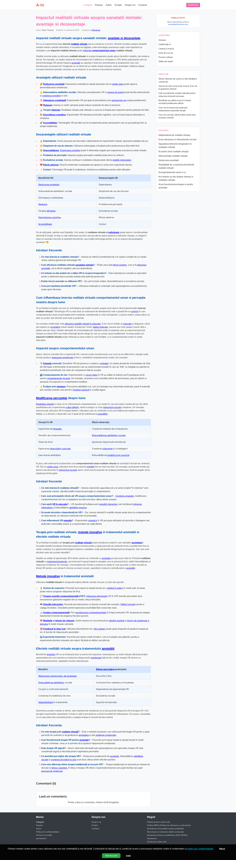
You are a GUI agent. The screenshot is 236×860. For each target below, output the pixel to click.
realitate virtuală (83, 543)
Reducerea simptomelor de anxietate (57, 675)
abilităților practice (78, 507)
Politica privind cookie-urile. (159, 822)
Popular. (99, 5)
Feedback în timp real (54, 629)
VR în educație (59, 504)
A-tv (40, 5)
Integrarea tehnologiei (96, 596)
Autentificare (193, 5)
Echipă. (118, 5)
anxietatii (75, 63)
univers (134, 311)
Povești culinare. (165, 57)
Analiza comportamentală (56, 612)
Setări (128, 856)
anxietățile (103, 414)
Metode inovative (48, 576)
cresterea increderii (51, 96)
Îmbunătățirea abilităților (51, 682)
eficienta (55, 110)
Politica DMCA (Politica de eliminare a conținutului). (169, 825)
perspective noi (119, 100)
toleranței (108, 448)
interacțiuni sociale (112, 407)
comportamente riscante (58, 378)
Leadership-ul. (164, 44)
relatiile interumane (122, 160)
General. (162, 40)
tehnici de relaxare (64, 620)
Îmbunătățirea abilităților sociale (109, 435)
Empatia (47, 363)
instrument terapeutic (57, 561)
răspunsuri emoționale (62, 357)
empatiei (104, 363)
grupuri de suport (115, 92)
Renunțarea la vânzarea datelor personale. (165, 832)
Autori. (109, 5)
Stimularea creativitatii (54, 100)
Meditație (47, 620)
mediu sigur (117, 84)
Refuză (222, 849)
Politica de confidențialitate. (48, 832)
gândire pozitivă (116, 620)
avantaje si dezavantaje (124, 38)
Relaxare (47, 105)
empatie (57, 428)
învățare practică (81, 390)
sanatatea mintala (84, 265)
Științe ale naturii (165, 61)
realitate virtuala (79, 44)
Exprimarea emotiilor (70, 150)
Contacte (142, 5)
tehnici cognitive (59, 768)
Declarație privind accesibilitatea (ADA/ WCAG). (167, 835)
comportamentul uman (103, 50)
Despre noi (130, 5)
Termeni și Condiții (44, 835)
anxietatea (137, 543)
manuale (127, 324)
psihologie (113, 232)
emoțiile (90, 467)
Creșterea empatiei (124, 496)
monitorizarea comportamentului (90, 612)
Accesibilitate (50, 123)
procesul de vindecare (52, 771)
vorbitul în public (115, 588)
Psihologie (95, 30)
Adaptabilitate (45, 702)
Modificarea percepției (51, 398)
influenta (87, 50)
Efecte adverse (51, 165)
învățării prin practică (118, 455)
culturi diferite (72, 407)
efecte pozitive (120, 265)
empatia (68, 520)
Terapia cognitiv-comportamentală (61, 596)
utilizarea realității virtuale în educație (83, 324)
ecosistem (55, 327)
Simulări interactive (53, 604)
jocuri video (91, 375)
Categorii (87, 5)
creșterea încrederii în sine (63, 759)
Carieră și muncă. (166, 48)
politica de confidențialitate (200, 849)
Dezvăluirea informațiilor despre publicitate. (165, 828)
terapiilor (51, 654)
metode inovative (90, 532)
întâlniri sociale (127, 604)
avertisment (41, 838)
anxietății (130, 568)
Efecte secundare (105, 669)
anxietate (106, 558)
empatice (92, 520)
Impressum (152, 838)
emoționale (96, 658)
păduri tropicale (100, 327)
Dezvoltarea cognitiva (54, 115)
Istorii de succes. (166, 53)
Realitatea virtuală (45, 404)
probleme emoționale (106, 735)
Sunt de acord (111, 856)
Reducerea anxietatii (53, 84)
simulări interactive (108, 504)
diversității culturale (60, 448)
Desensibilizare (51, 150)
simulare (61, 386)
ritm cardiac (99, 629)
